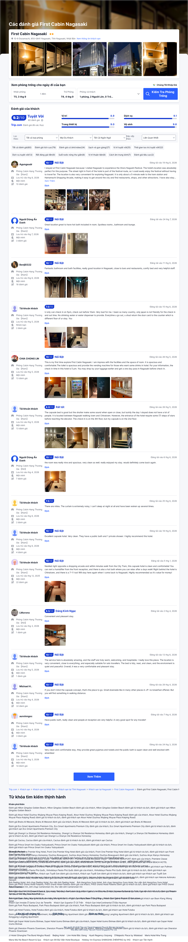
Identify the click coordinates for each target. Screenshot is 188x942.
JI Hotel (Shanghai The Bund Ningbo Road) (29, 935)
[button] (164, 4)
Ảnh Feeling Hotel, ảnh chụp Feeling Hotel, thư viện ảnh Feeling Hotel (41, 882)
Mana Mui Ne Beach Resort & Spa (25, 939)
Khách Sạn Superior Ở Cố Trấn (68, 902)
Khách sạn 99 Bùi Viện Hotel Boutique (61, 939)
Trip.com (13, 789)
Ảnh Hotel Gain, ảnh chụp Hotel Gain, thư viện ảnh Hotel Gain (38, 898)
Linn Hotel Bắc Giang (77, 935)
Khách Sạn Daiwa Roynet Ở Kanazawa (122, 898)
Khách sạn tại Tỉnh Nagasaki (72, 789)
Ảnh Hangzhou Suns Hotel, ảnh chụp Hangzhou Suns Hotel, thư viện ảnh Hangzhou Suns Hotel (122, 882)
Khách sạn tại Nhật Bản (44, 789)
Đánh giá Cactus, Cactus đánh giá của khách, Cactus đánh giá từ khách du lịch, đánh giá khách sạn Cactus (60, 840)
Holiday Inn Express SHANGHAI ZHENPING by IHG (106, 939)
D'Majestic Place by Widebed (128, 935)
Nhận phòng (20, 92)
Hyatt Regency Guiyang (100, 935)
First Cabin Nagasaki (124, 789)
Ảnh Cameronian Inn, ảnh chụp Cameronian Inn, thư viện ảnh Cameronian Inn (45, 887)
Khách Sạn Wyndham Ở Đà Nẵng (85, 898)
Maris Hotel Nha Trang (155, 935)
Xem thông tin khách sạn (88, 38)
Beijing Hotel (58, 935)
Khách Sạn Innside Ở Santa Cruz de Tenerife (30, 902)
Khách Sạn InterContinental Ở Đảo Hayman (106, 902)
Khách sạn (25, 789)
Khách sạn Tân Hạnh (142, 939)
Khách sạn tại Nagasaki (100, 789)
